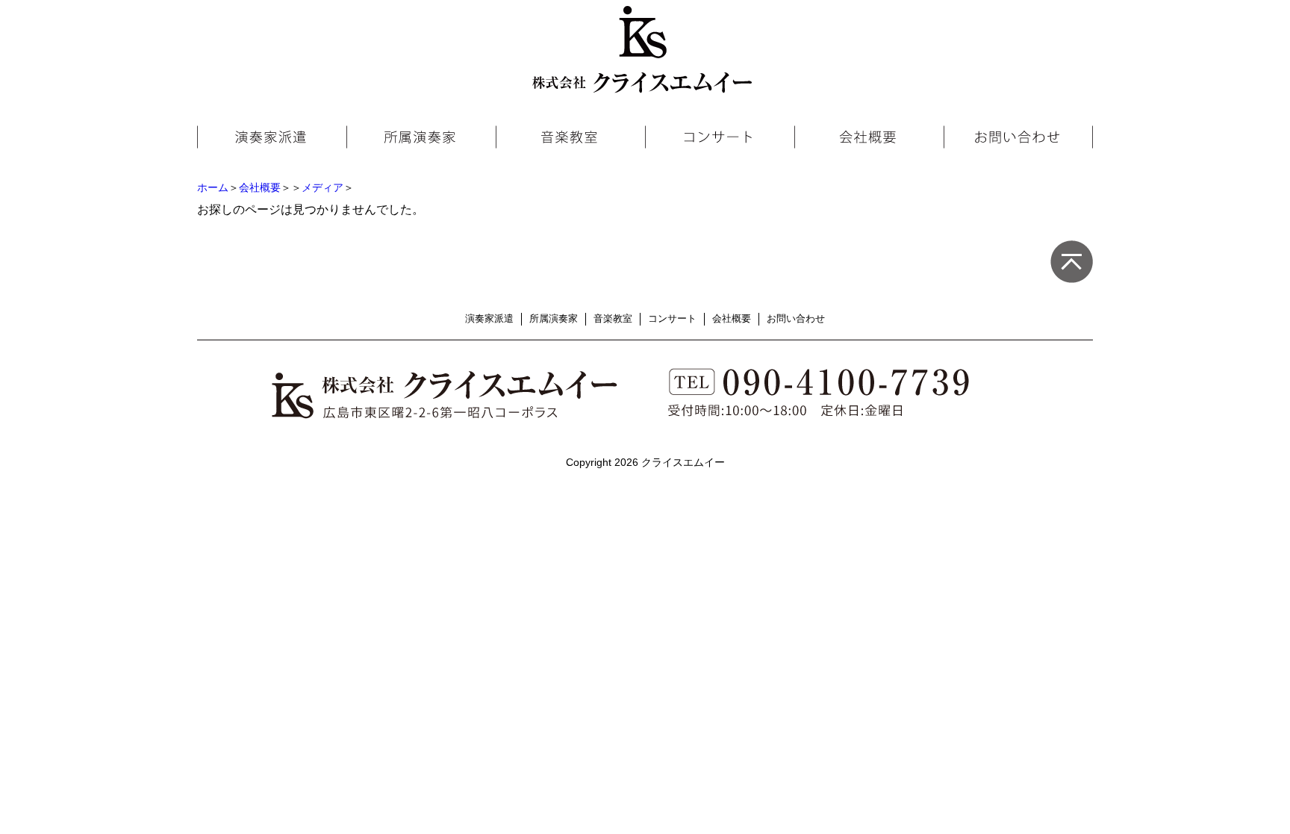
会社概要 (260, 187)
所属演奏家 (553, 318)
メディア (322, 187)
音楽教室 (612, 318)
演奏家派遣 (489, 318)
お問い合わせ (796, 318)
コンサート (672, 318)
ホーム (212, 187)
